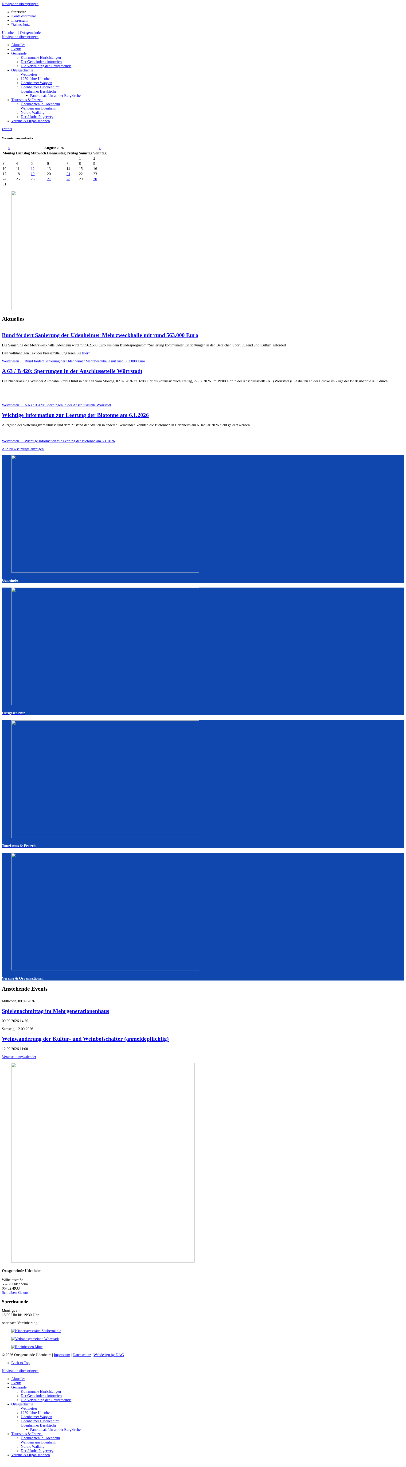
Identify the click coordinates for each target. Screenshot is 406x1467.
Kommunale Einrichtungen (41, 1391)
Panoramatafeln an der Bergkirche (55, 1430)
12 (33, 169)
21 (68, 174)
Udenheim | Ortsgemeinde (21, 33)
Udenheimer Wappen (36, 1417)
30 (95, 179)
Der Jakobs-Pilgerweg (37, 1451)
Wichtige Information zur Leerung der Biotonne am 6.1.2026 (75, 415)
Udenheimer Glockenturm (40, 1421)
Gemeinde (19, 1387)
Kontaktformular (23, 16)
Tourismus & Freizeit (27, 1434)
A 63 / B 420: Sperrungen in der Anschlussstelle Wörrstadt (72, 371)
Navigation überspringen (20, 4)
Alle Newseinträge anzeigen (23, 449)
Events (16, 1383)
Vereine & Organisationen (30, 1455)
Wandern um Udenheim (38, 1442)
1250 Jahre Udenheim (37, 1413)
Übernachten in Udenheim (40, 1438)
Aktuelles (18, 1379)
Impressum (19, 20)
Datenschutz (20, 25)
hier (85, 353)
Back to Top (20, 1363)
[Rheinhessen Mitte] (27, 1347)
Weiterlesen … (73, 361)
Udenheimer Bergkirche (38, 1425)
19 (33, 174)
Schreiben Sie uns (15, 1292)
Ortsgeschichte (22, 1404)
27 (49, 179)
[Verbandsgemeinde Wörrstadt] (35, 1339)
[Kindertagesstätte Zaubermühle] (36, 1331)
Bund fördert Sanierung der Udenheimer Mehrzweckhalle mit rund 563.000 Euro (100, 335)
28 (68, 179)
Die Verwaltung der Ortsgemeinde (46, 1400)
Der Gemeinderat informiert (41, 1396)
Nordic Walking (32, 1446)
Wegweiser (29, 1408)
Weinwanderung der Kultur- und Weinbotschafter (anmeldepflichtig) (85, 1039)
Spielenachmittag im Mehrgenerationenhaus (55, 1011)
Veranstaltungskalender (19, 1057)
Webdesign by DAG (109, 1355)
